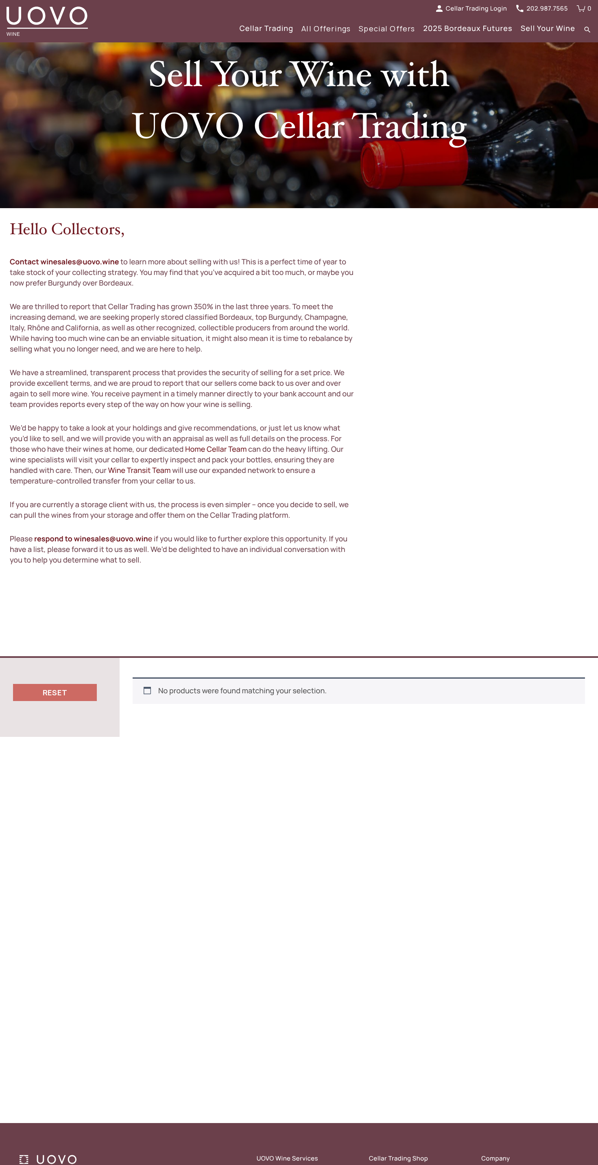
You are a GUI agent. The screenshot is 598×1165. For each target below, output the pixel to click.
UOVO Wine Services (287, 1158)
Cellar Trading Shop (398, 1158)
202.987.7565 (547, 8)
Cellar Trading (267, 28)
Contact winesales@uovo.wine (65, 262)
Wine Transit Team (139, 470)
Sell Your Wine (548, 28)
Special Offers (387, 28)
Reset (55, 692)
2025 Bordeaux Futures (467, 28)
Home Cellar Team (216, 449)
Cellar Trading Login (476, 8)
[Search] (587, 29)
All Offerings (326, 28)
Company (495, 1158)
